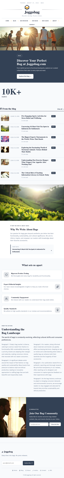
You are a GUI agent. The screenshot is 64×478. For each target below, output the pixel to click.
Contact (32, 24)
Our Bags (35, 20)
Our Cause (45, 20)
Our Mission (24, 20)
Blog (14, 20)
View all (59, 109)
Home (7, 20)
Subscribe (27, 463)
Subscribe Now (55, 424)
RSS (51, 470)
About (55, 20)
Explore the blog (24, 76)
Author (36, 470)
